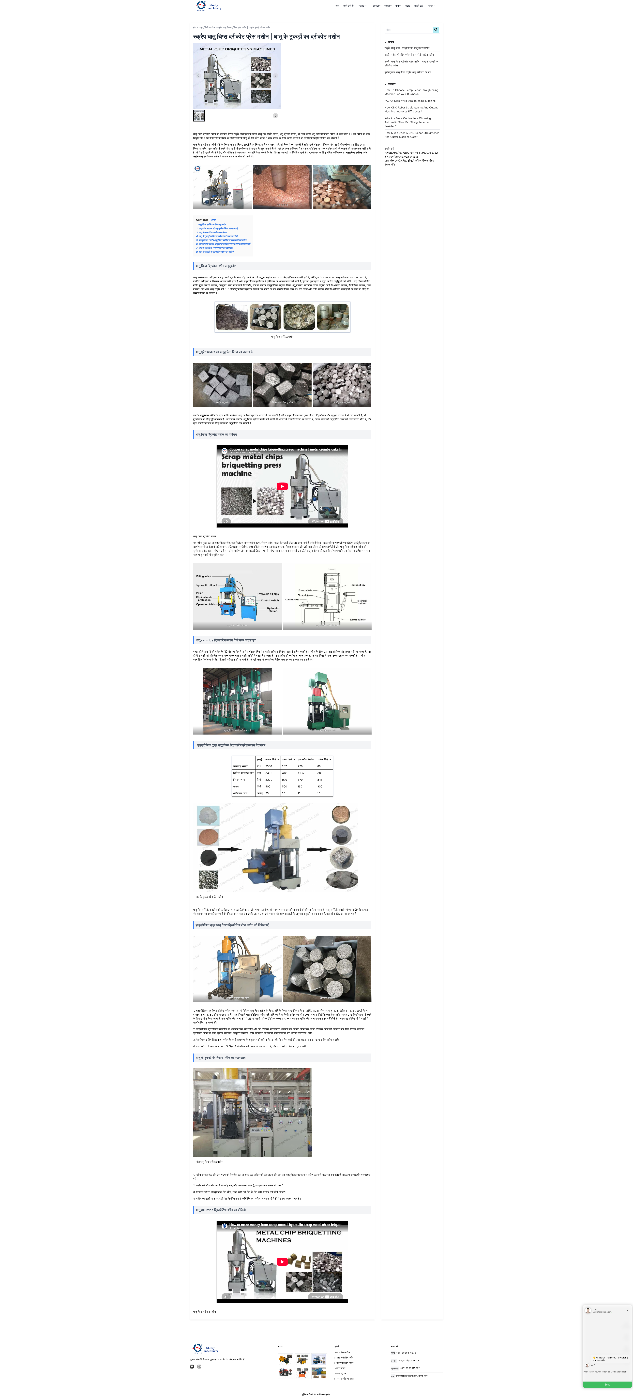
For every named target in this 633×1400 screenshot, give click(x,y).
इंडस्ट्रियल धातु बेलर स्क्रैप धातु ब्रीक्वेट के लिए (408, 72)
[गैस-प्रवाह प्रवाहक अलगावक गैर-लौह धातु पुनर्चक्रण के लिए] (302, 1359)
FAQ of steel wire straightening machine (410, 100)
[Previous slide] (198, 75)
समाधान (376, 6)
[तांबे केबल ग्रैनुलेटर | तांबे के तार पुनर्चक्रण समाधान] (285, 1373)
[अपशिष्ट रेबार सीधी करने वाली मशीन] (302, 1373)
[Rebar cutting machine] (285, 1359)
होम (337, 6)
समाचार (388, 6)
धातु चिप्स (204, 415)
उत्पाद (361, 6)
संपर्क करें (418, 6)
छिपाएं (213, 220)
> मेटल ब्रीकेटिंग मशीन (343, 1357)
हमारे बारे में (348, 6)
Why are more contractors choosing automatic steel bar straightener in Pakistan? (408, 122)
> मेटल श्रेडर (340, 1373)
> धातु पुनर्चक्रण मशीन (343, 1362)
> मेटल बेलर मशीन (342, 1352)
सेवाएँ (407, 6)
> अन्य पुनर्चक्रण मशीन (344, 1378)
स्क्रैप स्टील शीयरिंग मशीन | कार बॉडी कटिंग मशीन (409, 54)
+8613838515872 (406, 1352)
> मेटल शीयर (339, 1368)
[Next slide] (275, 75)
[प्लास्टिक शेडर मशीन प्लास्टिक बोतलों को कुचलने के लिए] (319, 1359)
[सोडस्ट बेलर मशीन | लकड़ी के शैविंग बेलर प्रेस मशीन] (319, 1373)
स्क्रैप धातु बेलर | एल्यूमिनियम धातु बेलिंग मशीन (407, 48)
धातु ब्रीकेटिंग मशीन (207, 27)
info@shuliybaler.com (408, 1360)
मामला (398, 6)
